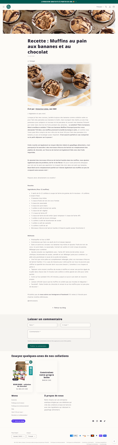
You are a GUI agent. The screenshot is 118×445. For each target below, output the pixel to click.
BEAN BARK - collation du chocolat (22, 385)
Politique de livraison (17, 403)
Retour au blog (60, 308)
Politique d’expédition (101, 442)
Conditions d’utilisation (88, 442)
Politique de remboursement (20, 406)
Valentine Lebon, (42, 109)
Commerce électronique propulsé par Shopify (37, 442)
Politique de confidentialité (73, 442)
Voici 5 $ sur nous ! (17, 412)
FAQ (12, 409)
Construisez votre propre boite (46, 375)
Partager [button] (32, 61)
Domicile (14, 400)
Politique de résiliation (92, 444)
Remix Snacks (22, 442)
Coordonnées (103, 444)
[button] (4, 7)
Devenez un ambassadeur (19, 415)
